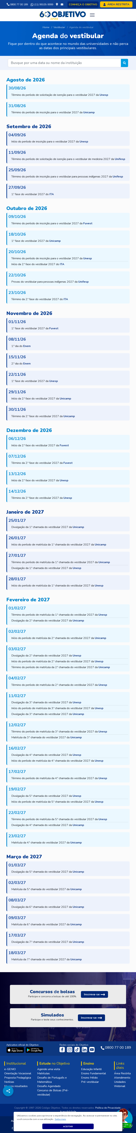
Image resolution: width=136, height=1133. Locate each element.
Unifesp (120, 159)
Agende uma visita (48, 1069)
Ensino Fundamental (93, 1073)
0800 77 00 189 (18, 4)
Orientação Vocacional (17, 1073)
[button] (60, 1119)
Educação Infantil (91, 1069)
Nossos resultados (16, 1086)
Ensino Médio (89, 1078)
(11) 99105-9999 (43, 4)
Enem (27, 346)
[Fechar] (129, 1109)
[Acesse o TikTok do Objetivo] (77, 1049)
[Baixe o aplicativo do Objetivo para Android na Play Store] (34, 1049)
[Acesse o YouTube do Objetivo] (92, 1049)
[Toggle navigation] (92, 15)
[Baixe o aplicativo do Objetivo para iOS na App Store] (15, 1049)
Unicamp (89, 112)
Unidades (120, 1082)
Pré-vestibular (90, 1082)
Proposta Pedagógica (17, 1078)
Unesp (104, 95)
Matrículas (43, 1073)
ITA (51, 194)
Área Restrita (122, 1073)
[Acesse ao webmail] (62, 4)
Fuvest (87, 223)
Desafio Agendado (49, 1086)
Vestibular (59, 27)
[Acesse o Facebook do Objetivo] (63, 1049)
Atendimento (122, 1078)
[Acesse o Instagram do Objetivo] (70, 1049)
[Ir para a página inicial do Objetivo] (63, 15)
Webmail (119, 1086)
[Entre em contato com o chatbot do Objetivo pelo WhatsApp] (123, 1118)
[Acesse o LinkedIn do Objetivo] (85, 1049)
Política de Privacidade (108, 1107)
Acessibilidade (68, 1111)
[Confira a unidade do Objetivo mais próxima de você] (57, 4)
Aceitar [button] (68, 1126)
